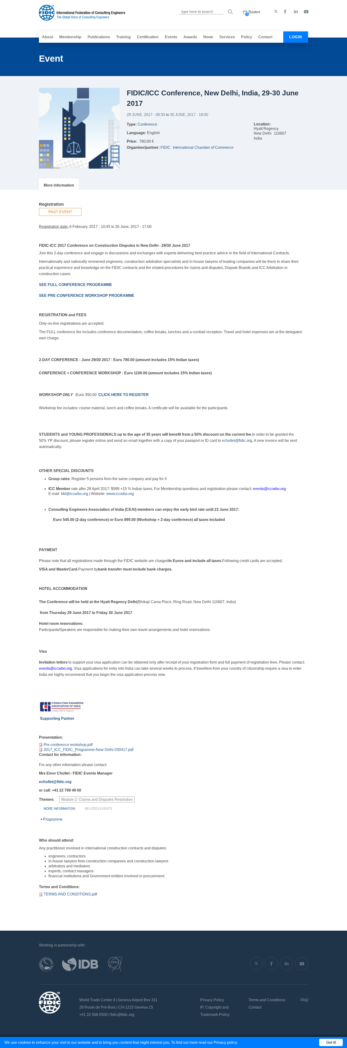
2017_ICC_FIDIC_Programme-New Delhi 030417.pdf (88, 750)
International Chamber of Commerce (203, 147)
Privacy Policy (212, 1000)
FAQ (304, 1000)
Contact (265, 37)
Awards (190, 37)
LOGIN (295, 37)
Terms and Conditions (267, 1000)
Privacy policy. (226, 1042)
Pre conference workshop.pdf (68, 745)
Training (123, 37)
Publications (99, 37)
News (208, 37)
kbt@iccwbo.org (74, 494)
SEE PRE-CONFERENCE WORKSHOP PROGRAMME (86, 296)
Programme (53, 819)
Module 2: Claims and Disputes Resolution (97, 799)
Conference (147, 124)
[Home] (82, 18)
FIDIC (165, 147)
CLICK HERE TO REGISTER (123, 395)
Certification (148, 37)
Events (171, 37)
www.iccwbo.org (120, 494)
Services (227, 37)
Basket (254, 12)
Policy (246, 37)
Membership (70, 37)
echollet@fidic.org (237, 441)
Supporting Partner (56, 718)
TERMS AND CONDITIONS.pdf (70, 894)
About (47, 37)
